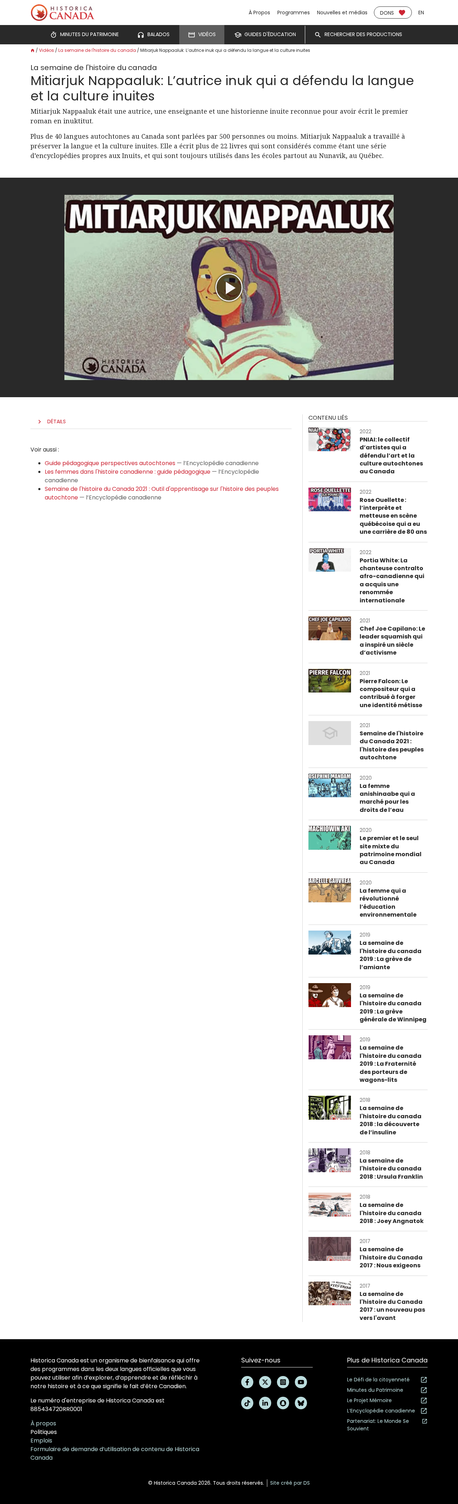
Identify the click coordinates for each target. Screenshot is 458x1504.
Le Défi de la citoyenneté (378, 1379)
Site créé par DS (290, 1482)
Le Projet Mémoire (369, 1400)
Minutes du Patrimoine (375, 1390)
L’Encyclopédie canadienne (381, 1410)
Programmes (293, 12)
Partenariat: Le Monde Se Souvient (378, 1424)
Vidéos (46, 50)
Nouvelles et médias (342, 12)
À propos (43, 1423)
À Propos (259, 12)
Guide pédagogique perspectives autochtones (110, 463)
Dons (387, 12)
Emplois (41, 1440)
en (421, 12)
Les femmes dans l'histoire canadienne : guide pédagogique (127, 472)
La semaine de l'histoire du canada (97, 50)
